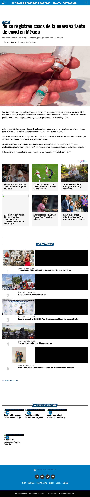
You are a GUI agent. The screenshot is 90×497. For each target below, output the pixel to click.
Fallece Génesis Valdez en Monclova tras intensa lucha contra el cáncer (44, 270)
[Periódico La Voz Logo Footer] (45, 469)
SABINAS (51, 483)
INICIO (24, 483)
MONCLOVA (31, 483)
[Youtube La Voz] (53, 476)
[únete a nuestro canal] (45, 392)
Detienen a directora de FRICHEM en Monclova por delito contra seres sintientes (48, 319)
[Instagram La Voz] (47, 476)
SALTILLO (65, 483)
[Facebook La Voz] (37, 476)
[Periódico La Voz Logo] (45, 4)
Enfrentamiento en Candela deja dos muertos (35, 343)
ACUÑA (58, 483)
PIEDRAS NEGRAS (42, 483)
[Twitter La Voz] (42, 476)
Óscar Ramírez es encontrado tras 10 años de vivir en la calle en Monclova (46, 368)
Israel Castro (11, 42)
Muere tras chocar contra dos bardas (32, 295)
